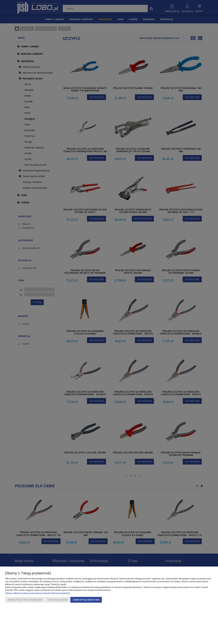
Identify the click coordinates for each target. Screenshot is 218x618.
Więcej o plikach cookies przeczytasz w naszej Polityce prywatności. (37, 592)
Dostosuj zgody (58, 599)
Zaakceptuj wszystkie (86, 599)
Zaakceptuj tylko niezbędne (25, 599)
